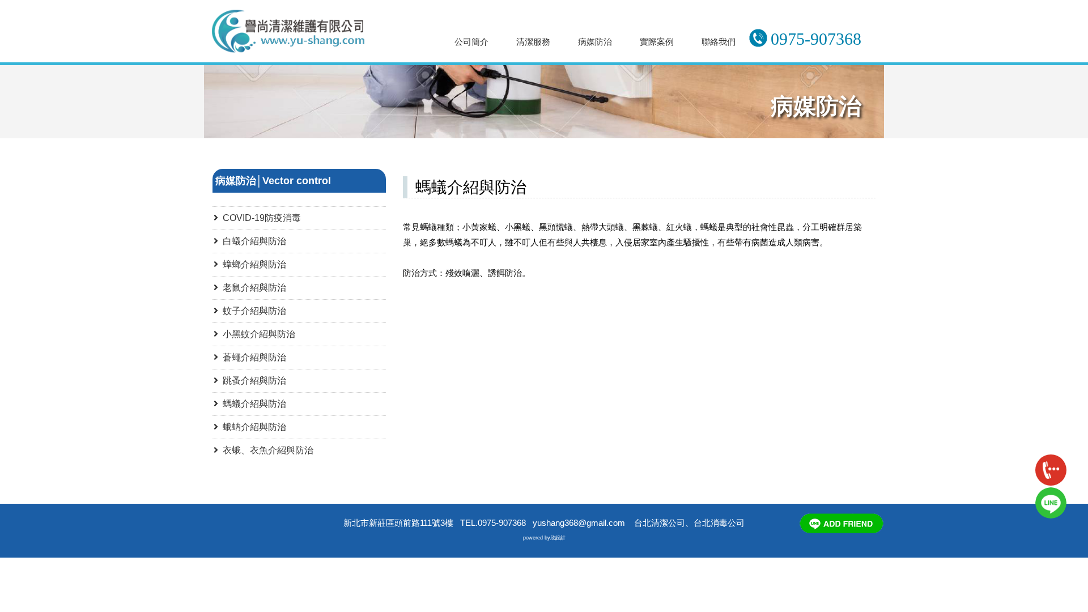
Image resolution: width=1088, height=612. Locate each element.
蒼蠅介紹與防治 (252, 357)
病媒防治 (595, 41)
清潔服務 (533, 41)
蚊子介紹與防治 (252, 311)
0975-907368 (816, 38)
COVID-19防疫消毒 (259, 218)
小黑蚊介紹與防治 (256, 334)
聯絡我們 (719, 41)
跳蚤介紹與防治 (252, 380)
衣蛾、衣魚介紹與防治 (265, 450)
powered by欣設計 (544, 538)
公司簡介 (471, 41)
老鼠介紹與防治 (252, 287)
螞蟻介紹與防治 (252, 404)
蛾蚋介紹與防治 (252, 427)
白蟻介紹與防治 (252, 241)
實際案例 (657, 41)
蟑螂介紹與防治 (252, 264)
